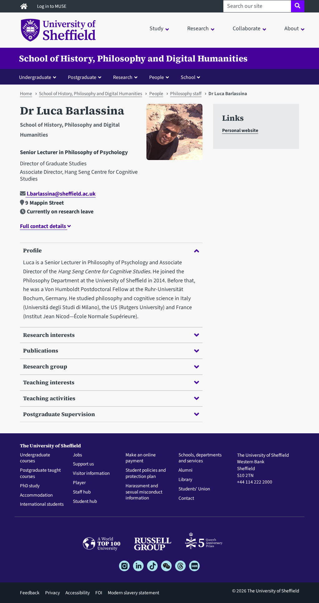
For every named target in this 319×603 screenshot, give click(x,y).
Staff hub (82, 492)
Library (185, 480)
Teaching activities (49, 398)
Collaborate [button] (246, 28)
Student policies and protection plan (146, 473)
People (156, 93)
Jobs (77, 455)
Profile (32, 250)
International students (42, 504)
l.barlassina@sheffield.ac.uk (61, 194)
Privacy (52, 592)
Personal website (240, 130)
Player (79, 483)
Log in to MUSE (52, 6)
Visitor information (91, 473)
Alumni (186, 470)
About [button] (291, 28)
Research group (45, 366)
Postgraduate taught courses (40, 473)
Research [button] (198, 28)
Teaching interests (48, 382)
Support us (83, 464)
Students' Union (194, 489)
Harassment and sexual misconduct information (144, 492)
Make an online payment (141, 458)
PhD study (30, 486)
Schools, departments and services (200, 458)
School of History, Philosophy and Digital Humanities (133, 58)
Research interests (49, 335)
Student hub (85, 501)
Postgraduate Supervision (59, 414)
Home (26, 93)
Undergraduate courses (35, 458)
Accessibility (77, 592)
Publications (40, 350)
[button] (39, 77)
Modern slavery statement (133, 592)
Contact (186, 498)
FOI (98, 592)
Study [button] (156, 28)
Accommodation (36, 495)
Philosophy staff (186, 93)
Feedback (30, 592)
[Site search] (297, 6)
